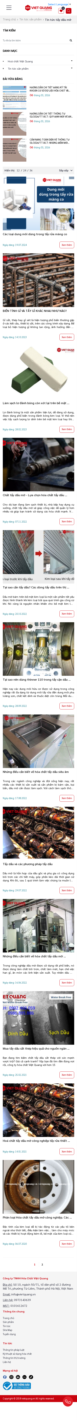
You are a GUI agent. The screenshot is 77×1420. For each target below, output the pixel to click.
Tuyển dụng (9, 1334)
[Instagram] (11, 1376)
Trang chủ (9, 19)
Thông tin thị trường (14, 1357)
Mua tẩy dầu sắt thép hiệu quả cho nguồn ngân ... (36, 1048)
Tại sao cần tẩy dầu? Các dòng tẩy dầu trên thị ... (36, 587)
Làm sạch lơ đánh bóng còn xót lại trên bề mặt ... (36, 403)
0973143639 (22, 1300)
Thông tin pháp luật (13, 1349)
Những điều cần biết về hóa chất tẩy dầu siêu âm (36, 772)
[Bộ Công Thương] (17, 1385)
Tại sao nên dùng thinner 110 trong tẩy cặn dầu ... (37, 679)
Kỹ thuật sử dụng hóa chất (17, 1353)
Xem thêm (67, 244)
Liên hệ (7, 1361)
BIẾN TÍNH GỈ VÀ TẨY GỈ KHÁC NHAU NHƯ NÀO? (35, 311)
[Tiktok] (31, 1376)
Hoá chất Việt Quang (20, 61)
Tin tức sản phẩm (30, 19)
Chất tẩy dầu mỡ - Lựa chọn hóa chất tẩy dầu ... (35, 495)
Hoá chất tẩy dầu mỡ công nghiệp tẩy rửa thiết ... (36, 1141)
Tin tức (6, 1326)
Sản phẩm (8, 1321)
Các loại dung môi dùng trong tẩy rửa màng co (35, 234)
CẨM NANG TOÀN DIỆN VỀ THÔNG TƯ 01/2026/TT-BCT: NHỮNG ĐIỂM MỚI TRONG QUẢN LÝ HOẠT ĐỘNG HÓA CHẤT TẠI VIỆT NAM (51, 141)
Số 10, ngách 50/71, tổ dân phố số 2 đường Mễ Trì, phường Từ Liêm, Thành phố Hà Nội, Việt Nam (38, 1286)
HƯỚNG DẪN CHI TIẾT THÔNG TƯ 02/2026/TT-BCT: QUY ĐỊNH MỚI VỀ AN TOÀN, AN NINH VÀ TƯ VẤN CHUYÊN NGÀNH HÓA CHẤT (50, 115)
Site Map (7, 1330)
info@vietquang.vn (23, 1294)
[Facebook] (5, 1376)
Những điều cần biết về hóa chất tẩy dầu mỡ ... (34, 956)
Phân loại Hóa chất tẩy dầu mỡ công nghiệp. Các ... (37, 1217)
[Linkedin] (18, 1376)
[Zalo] (24, 1376)
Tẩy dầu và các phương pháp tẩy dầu (28, 864)
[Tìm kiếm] (68, 11)
